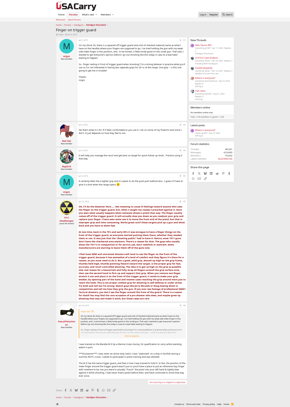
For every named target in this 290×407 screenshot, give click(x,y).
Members (106, 14)
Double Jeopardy (203, 67)
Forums (73, 14)
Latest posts (197, 125)
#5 (184, 201)
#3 (184, 150)
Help (219, 404)
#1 (184, 40)
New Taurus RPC (203, 44)
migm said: (85, 311)
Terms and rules (193, 404)
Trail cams (200, 90)
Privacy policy (209, 404)
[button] (96, 14)
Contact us (179, 404)
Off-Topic (199, 86)
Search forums (74, 19)
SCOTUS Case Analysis (206, 57)
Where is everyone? (205, 77)
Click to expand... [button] (132, 336)
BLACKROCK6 (225, 158)
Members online (200, 107)
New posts (60, 19)
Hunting (199, 99)
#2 (184, 124)
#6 (184, 305)
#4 (184, 176)
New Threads (198, 40)
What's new (88, 14)
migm (61, 34)
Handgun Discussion (204, 53)
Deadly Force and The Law (206, 73)
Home (61, 14)
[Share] (180, 40)
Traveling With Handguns (206, 63)
